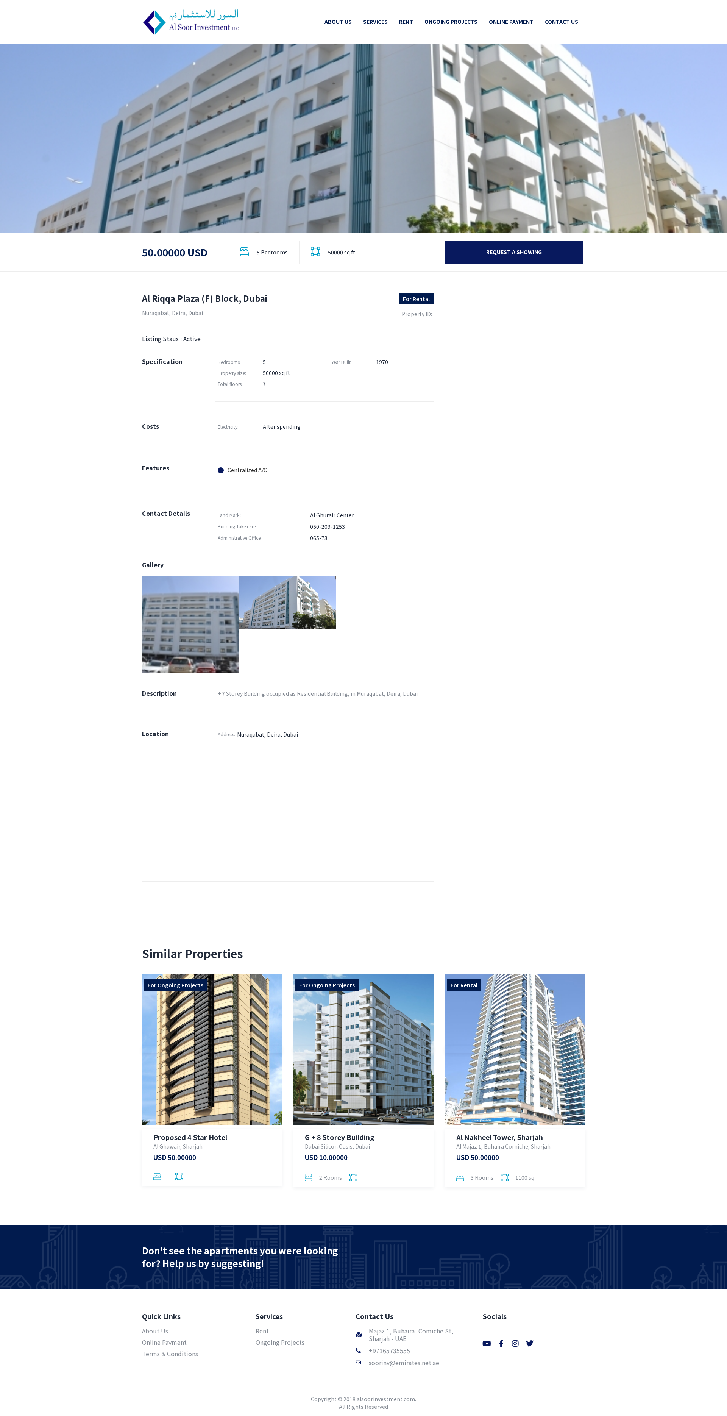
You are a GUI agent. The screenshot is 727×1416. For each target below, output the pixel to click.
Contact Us (374, 1316)
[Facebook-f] (501, 1343)
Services (269, 1316)
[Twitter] (530, 1343)
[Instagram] (515, 1343)
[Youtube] (486, 1343)
